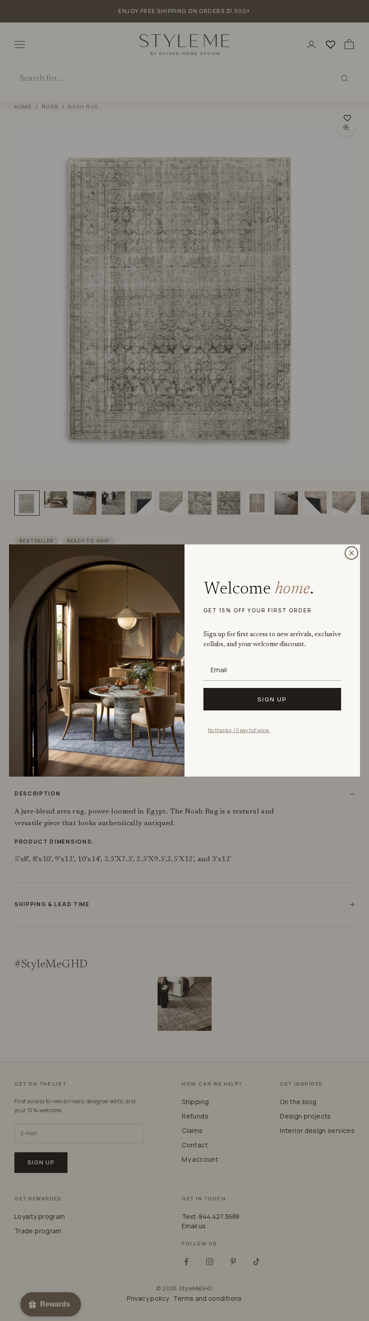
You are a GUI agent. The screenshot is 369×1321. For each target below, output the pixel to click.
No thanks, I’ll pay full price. (239, 730)
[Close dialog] (351, 553)
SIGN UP (272, 699)
